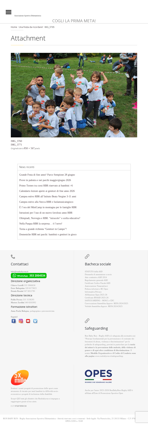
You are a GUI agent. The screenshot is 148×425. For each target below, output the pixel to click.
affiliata (88, 393)
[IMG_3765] (74, 95)
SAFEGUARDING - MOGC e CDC (99, 300)
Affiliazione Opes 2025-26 (96, 295)
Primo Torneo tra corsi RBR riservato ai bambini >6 (46, 185)
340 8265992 (30, 302)
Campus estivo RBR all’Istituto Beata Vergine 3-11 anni (47, 196)
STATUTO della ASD (94, 271)
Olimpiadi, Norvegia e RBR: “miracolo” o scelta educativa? (49, 218)
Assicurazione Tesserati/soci (96, 286)
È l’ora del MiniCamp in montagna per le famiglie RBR (48, 207)
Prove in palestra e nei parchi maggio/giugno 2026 (45, 180)
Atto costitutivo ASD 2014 (96, 277)
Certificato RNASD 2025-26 (96, 297)
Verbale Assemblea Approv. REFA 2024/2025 (104, 306)
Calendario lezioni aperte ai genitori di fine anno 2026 (47, 191)
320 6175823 (31, 288)
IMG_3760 (16, 141)
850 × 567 (29, 148)
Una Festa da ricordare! (31, 27)
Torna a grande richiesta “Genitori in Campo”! (43, 229)
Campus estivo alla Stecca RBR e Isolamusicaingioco (46, 202)
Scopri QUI (15, 398)
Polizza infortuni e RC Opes (96, 289)
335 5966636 (29, 285)
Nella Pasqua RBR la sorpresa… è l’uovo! (40, 223)
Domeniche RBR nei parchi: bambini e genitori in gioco (48, 234)
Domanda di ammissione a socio (98, 274)
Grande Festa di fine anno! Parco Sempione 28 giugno (47, 174)
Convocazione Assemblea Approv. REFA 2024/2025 (106, 303)
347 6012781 (29, 291)
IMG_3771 (16, 144)
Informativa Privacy (93, 292)
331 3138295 (28, 299)
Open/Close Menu (3, 12)
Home (14, 27)
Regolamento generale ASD (96, 280)
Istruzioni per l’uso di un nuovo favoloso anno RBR (45, 212)
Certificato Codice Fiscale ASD (97, 283)
